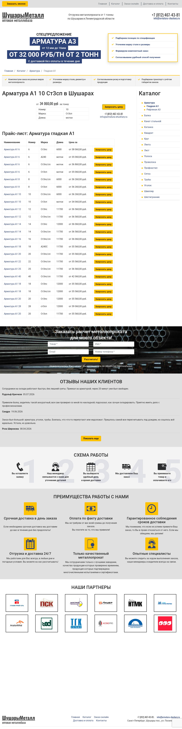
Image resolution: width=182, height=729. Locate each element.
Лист (146, 150)
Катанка (148, 127)
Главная (102, 3)
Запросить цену (114, 107)
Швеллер (149, 191)
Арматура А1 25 (12, 269)
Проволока (150, 162)
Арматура (149, 102)
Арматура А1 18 (12, 246)
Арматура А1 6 (12, 149)
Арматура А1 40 (12, 276)
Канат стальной (152, 121)
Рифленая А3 (154, 109)
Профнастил (150, 168)
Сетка (147, 173)
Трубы (147, 179)
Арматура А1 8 (12, 179)
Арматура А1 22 (12, 261)
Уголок (148, 185)
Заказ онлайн (131, 3)
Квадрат (148, 133)
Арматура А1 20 (12, 254)
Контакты (173, 3)
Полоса (148, 156)
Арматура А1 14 (12, 224)
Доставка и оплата (153, 3)
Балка (147, 115)
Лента (147, 144)
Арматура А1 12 (12, 209)
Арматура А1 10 (12, 194)
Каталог (115, 3)
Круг (146, 138)
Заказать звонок (15, 4)
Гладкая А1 (153, 106)
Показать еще (91, 438)
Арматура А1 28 (12, 306)
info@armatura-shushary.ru (167, 18)
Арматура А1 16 (12, 239)
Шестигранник (152, 197)
